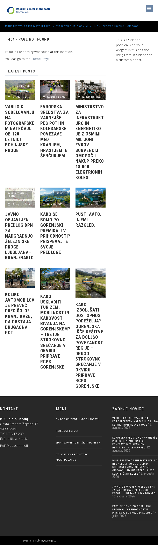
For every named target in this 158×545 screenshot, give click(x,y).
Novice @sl (58, 86)
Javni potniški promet (17, 194)
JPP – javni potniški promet (77, 442)
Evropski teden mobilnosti (77, 419)
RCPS (97, 274)
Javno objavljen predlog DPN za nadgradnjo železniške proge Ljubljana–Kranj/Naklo (19, 236)
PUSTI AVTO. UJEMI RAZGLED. (88, 220)
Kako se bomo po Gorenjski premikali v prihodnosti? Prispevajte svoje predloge (55, 233)
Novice (25, 86)
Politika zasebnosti (14, 445)
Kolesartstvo (67, 430)
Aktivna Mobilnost (84, 87)
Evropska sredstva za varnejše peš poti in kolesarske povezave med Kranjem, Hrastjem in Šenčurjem (54, 131)
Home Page (40, 59)
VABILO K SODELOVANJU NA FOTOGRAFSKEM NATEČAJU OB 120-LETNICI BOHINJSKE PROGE (19, 128)
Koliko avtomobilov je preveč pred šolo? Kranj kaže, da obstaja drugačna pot (20, 313)
